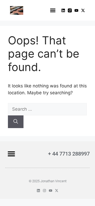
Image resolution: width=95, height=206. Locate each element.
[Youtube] (76, 10)
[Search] (15, 121)
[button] (52, 10)
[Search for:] (47, 109)
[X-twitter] (83, 10)
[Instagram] (44, 190)
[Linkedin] (63, 10)
